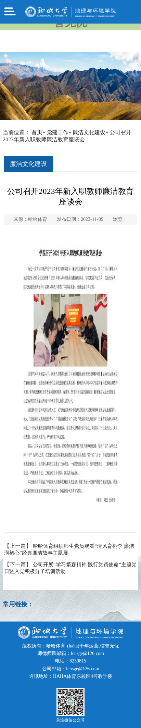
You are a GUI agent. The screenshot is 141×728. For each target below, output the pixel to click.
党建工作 (57, 132)
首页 (36, 132)
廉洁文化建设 (89, 132)
